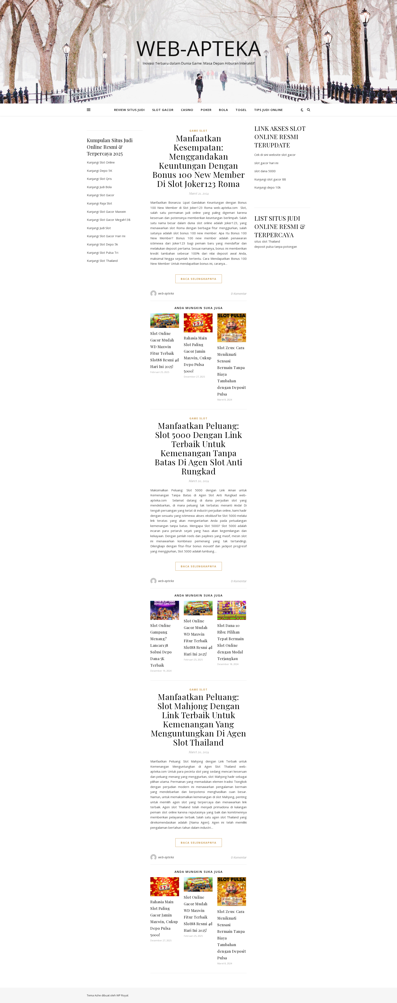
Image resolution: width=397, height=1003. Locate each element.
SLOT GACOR (162, 110)
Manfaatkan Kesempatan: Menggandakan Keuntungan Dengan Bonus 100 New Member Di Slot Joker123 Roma (198, 160)
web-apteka (166, 293)
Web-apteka (198, 48)
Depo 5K (106, 170)
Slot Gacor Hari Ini (112, 236)
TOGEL (241, 110)
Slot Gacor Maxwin (113, 211)
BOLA (223, 110)
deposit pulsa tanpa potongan (275, 246)
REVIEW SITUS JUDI (129, 110)
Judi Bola (106, 187)
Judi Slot (105, 228)
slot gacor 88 (276, 179)
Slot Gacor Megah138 (115, 220)
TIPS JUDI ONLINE (268, 110)
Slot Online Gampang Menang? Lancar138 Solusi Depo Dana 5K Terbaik (161, 645)
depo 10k (274, 187)
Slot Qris (106, 179)
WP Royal (122, 995)
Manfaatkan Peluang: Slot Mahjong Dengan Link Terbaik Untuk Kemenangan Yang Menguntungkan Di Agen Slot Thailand (198, 719)
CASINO (187, 110)
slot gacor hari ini (266, 163)
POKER (206, 110)
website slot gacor (282, 155)
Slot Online (107, 162)
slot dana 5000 (265, 171)
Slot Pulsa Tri (109, 252)
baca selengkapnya (198, 279)
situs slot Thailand (267, 241)
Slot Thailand (109, 261)
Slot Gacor (107, 195)
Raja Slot (106, 203)
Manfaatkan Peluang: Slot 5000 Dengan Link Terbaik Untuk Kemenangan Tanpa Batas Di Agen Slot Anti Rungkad (198, 448)
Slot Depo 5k (109, 244)
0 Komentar (239, 293)
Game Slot (198, 130)
